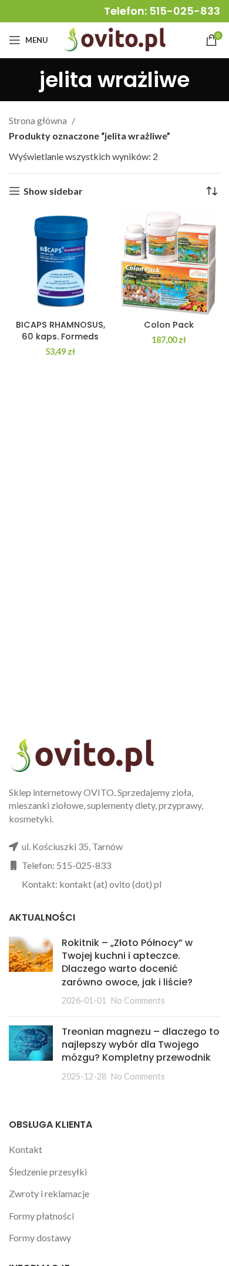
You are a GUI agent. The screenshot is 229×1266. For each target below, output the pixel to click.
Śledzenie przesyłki (48, 1171)
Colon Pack (169, 325)
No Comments (138, 1000)
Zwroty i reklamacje (49, 1193)
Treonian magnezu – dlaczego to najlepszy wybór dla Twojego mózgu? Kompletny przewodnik (141, 1045)
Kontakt (25, 1149)
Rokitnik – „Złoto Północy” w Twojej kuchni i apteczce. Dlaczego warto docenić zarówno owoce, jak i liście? (127, 962)
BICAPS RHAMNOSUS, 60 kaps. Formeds (60, 330)
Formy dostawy (40, 1237)
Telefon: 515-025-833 (162, 11)
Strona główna (39, 120)
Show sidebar (53, 190)
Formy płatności (41, 1215)
